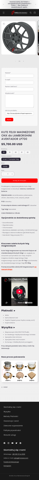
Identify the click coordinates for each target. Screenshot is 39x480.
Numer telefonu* (11, 86)
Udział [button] (5, 387)
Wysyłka (7, 412)
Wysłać (9, 119)
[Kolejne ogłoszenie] (36, 4)
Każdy (5, 166)
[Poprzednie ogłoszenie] (3, 4)
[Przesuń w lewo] (16, 61)
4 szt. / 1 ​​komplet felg (11, 159)
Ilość (2, 170)
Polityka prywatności (12, 430)
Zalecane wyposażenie (13, 426)
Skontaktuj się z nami (12, 407)
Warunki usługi (10, 435)
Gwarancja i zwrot (11, 421)
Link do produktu (11, 110)
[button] (4, 13)
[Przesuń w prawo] (23, 61)
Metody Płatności (11, 416)
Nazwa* (8, 73)
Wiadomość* (10, 93)
